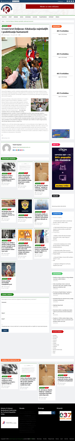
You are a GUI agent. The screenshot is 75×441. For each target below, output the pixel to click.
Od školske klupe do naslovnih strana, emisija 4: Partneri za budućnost (8, 214)
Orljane (32, 423)
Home (3, 21)
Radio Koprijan (7, 34)
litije (25, 421)
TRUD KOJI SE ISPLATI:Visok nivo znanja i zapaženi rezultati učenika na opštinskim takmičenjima (62, 229)
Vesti (54, 352)
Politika (54, 343)
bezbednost (25, 413)
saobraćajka (30, 428)
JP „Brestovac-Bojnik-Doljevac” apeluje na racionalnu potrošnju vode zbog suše (41, 188)
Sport (10, 17)
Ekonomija (28, 17)
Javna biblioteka (22, 417)
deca (23, 415)
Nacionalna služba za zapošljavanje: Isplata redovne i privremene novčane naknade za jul (41, 217)
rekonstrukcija (25, 428)
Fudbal (35, 415)
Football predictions (57, 247)
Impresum (71, 438)
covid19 (30, 413)
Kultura (35, 17)
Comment (4, 302)
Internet (51, 17)
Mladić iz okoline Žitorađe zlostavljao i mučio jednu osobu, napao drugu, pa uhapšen (62, 237)
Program (55, 346)
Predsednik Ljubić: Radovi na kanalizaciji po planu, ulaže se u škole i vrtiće (41, 250)
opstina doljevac (25, 424)
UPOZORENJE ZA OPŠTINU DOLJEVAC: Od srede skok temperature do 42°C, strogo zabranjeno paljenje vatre (25, 250)
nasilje (33, 421)
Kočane (23, 421)
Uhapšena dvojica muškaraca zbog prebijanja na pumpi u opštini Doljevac (8, 178)
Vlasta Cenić (27, 430)
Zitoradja (26, 432)
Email (3, 319)
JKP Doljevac (22, 419)
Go (53, 412)
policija (29, 425)
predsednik (25, 427)
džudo (32, 415)
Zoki (54, 260)
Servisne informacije (57, 349)
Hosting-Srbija (20, 438)
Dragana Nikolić (56, 253)
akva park (23, 411)
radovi (21, 429)
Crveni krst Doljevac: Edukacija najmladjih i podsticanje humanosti (19, 21)
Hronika (16, 17)
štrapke (33, 432)
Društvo (4, 17)
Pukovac (32, 427)
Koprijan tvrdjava (31, 419)
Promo (57, 17)
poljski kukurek (33, 425)
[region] (65, 416)
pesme (27, 425)
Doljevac (27, 415)
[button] (65, 416)
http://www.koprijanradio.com (23, 147)
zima (23, 432)
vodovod (31, 430)
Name (3, 313)
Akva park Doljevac (28, 411)
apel (33, 411)
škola (31, 432)
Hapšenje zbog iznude (25, 217)
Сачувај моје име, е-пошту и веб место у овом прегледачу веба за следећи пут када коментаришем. (24, 326)
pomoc (21, 427)
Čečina (29, 432)
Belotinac (21, 413)
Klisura (26, 419)
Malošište (29, 421)
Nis (35, 421)
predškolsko (29, 427)
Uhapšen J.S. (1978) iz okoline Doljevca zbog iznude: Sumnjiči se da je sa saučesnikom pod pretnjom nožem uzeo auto (8, 247)
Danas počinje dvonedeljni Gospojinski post (7, 282)
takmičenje (22, 430)
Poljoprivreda (43, 17)
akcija (20, 411)
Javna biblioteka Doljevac (30, 417)
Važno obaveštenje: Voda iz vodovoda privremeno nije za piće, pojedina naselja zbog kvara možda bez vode (24, 179)
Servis (21, 17)
